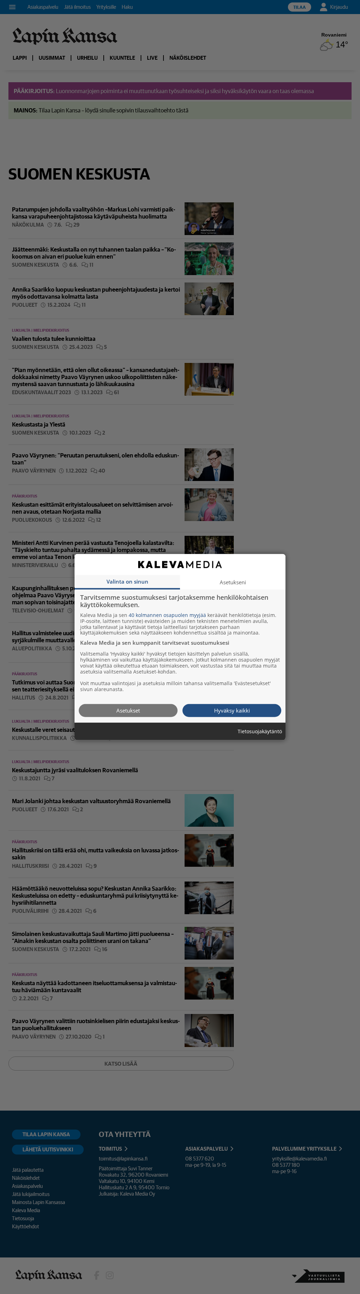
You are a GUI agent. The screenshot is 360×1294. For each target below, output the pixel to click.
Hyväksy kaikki (232, 710)
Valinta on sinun (127, 581)
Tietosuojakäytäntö (260, 731)
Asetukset (128, 710)
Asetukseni (233, 581)
